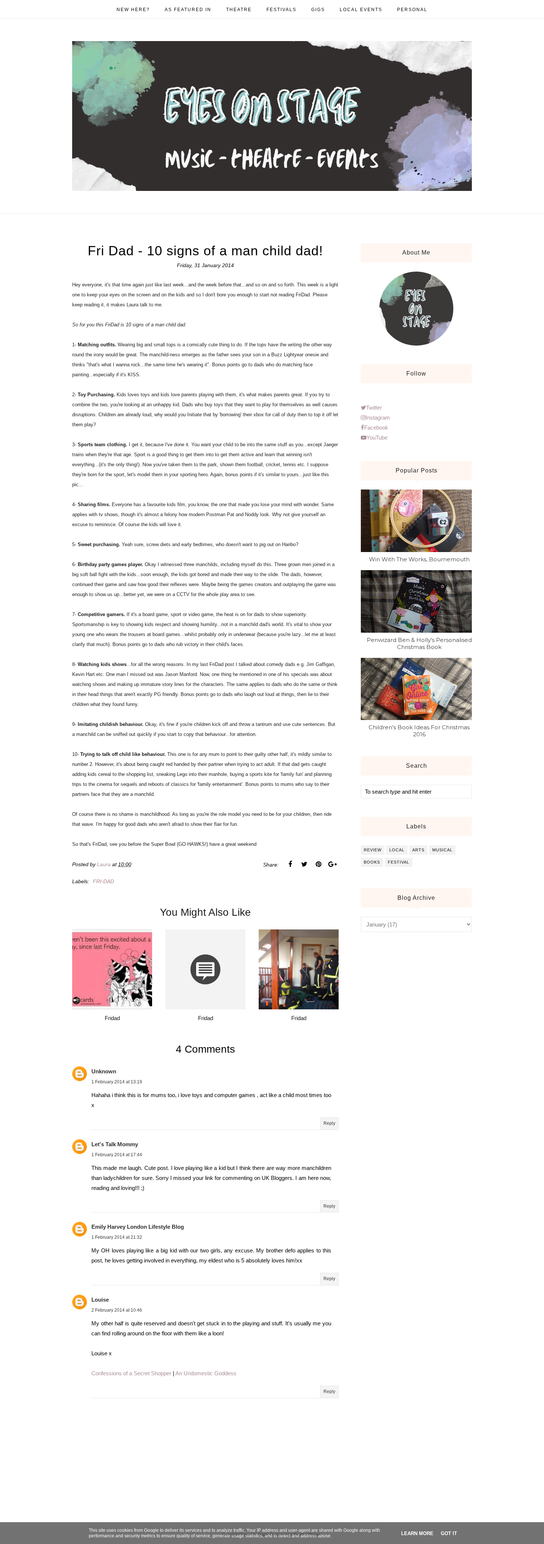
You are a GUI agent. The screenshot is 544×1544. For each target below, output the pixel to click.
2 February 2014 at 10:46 (116, 1310)
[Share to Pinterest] (318, 864)
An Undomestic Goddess (205, 1373)
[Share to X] (304, 864)
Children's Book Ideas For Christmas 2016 (419, 731)
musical (442, 850)
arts (418, 850)
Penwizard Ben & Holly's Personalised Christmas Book (419, 643)
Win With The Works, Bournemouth (419, 559)
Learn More (417, 1533)
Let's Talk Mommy (114, 1144)
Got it (449, 1533)
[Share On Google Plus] (332, 864)
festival (398, 862)
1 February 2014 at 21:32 (116, 1237)
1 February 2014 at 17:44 (116, 1154)
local (396, 850)
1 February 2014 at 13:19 (116, 1081)
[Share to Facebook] (290, 864)
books (372, 862)
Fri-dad (103, 881)
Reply (329, 1123)
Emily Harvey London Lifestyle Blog (137, 1227)
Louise (100, 1299)
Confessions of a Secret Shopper (131, 1373)
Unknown (103, 1071)
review (373, 850)
